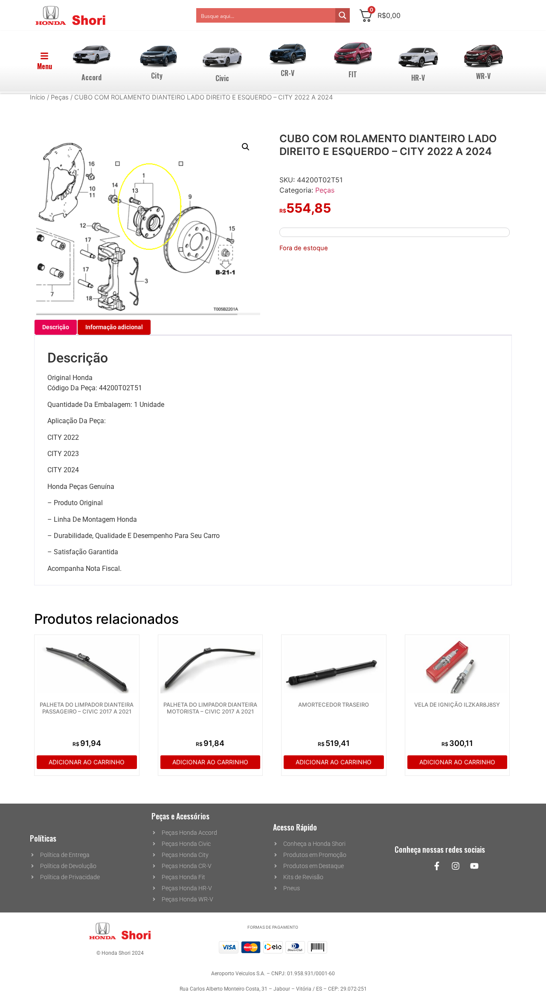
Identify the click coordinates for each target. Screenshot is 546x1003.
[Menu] (44, 56)
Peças (60, 97)
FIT (353, 74)
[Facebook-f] (437, 866)
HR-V (418, 78)
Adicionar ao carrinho (87, 762)
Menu (44, 66)
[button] (245, 147)
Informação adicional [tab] (114, 327)
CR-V (287, 73)
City (157, 75)
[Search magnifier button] (342, 15)
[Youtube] (474, 866)
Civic (222, 78)
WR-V (483, 76)
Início (37, 97)
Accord (91, 77)
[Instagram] (455, 866)
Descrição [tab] (55, 327)
